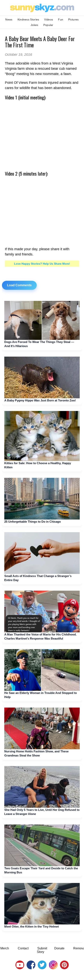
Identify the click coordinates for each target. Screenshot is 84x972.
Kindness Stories (28, 19)
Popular (48, 25)
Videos (48, 19)
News (8, 19)
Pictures (73, 19)
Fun (60, 19)
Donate (59, 948)
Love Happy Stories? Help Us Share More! (42, 263)
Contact (23, 948)
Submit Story (42, 950)
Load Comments (19, 285)
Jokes (34, 25)
